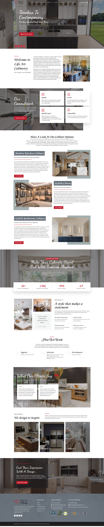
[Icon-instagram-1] (21, 46)
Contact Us (63, 2)
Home (32, 2)
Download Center (40, 2)
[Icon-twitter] (19, 46)
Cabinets (48, 2)
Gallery (56, 2)
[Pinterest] (21, 515)
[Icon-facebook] (16, 46)
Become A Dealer (71, 2)
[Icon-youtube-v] (24, 46)
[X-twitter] (17, 515)
